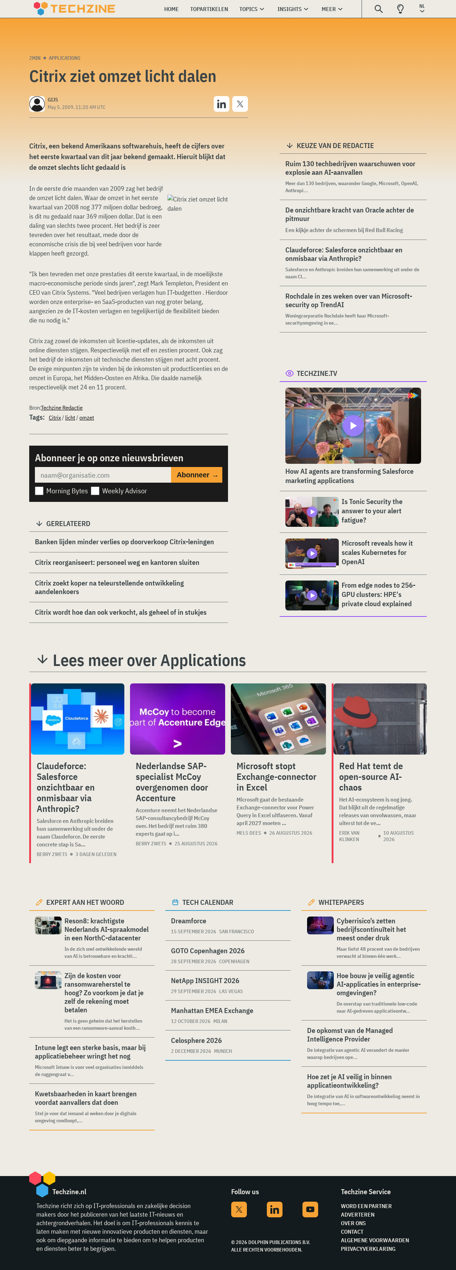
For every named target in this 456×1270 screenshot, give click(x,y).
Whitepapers (341, 902)
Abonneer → (198, 475)
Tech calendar (207, 902)
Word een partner (366, 1205)
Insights (290, 8)
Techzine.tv (317, 373)
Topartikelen (209, 8)
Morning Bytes (67, 490)
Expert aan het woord (85, 902)
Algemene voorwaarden (375, 1240)
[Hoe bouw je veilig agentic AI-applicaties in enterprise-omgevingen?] (320, 992)
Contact (352, 1231)
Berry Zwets (52, 854)
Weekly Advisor (124, 490)
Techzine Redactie (62, 407)
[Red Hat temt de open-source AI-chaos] (380, 719)
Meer (329, 8)
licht (70, 417)
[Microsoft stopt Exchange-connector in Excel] (278, 719)
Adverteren (357, 1214)
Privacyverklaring (368, 1248)
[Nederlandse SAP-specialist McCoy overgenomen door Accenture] (177, 719)
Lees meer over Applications (149, 660)
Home (171, 8)
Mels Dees (249, 833)
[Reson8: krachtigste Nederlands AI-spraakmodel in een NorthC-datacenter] (48, 938)
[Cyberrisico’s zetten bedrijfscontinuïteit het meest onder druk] (320, 938)
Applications (65, 58)
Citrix (55, 417)
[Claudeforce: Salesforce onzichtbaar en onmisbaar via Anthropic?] (77, 719)
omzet (86, 417)
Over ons (353, 1223)
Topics (248, 8)
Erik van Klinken (349, 836)
